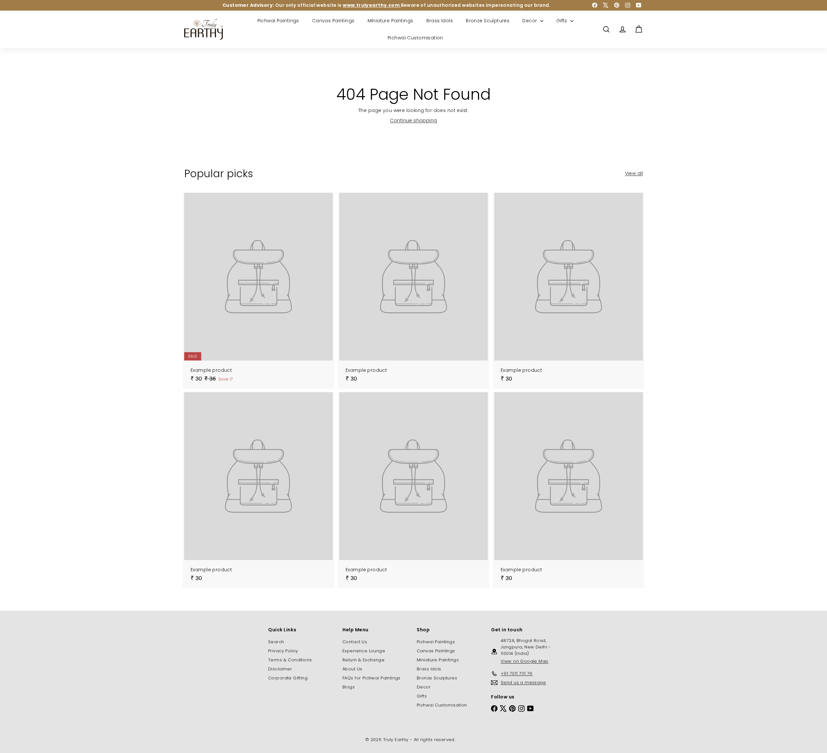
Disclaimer (280, 669)
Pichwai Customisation (415, 38)
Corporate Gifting (288, 678)
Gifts (562, 20)
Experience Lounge (363, 651)
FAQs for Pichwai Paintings (371, 678)
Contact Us (354, 642)
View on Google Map (525, 661)
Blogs (348, 687)
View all (634, 173)
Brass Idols (439, 20)
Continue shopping (413, 120)
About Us (352, 669)
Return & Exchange (363, 660)
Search (276, 642)
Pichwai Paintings (278, 20)
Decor (530, 20)
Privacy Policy (283, 651)
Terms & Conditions (290, 660)
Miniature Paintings (391, 20)
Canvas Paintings (333, 20)
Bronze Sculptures (487, 20)
